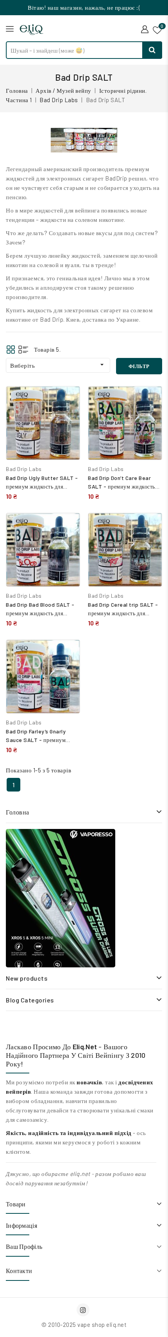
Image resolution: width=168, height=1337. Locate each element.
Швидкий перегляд (68, 417)
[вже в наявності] (60, 898)
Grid (11, 349)
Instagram (84, 1309)
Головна (17, 812)
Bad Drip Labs (24, 469)
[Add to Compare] (68, 400)
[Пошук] (152, 50)
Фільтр (139, 366)
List (23, 349)
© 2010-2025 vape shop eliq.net (84, 1324)
